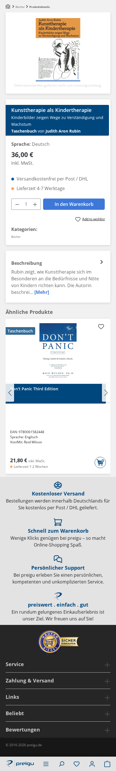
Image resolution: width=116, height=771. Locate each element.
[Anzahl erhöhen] (35, 204)
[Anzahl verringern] (17, 204)
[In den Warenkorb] (100, 462)
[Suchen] (61, 763)
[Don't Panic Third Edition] (58, 351)
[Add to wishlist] (101, 327)
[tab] (58, 276)
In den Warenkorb (74, 204)
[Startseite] (8, 7)
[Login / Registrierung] (92, 763)
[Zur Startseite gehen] (20, 763)
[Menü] (46, 763)
